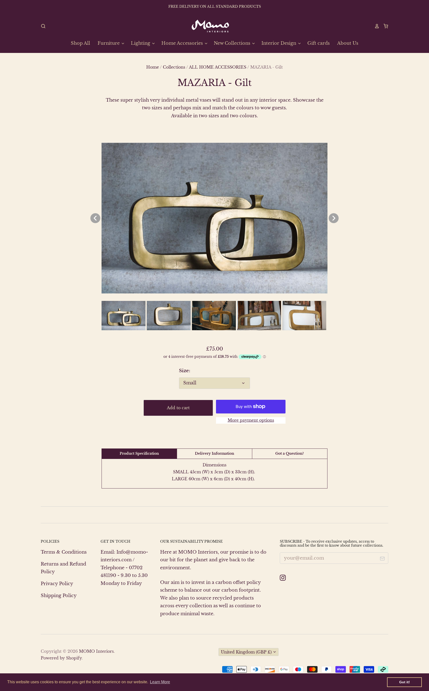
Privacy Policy (57, 583)
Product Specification (139, 453)
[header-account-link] (374, 26)
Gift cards (318, 43)
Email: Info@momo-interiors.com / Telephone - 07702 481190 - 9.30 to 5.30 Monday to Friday (124, 567)
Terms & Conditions (64, 552)
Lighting (141, 43)
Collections (174, 67)
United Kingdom (246, 652)
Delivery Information (214, 453)
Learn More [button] (160, 682)
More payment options (251, 420)
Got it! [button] (404, 682)
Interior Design (279, 43)
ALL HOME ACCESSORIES (217, 67)
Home (152, 67)
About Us (347, 43)
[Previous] (95, 218)
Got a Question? (289, 453)
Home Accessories (182, 43)
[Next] (334, 218)
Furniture (109, 43)
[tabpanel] (214, 218)
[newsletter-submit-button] (382, 559)
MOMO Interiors (96, 651)
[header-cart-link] (383, 26)
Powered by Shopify (61, 658)
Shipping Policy (59, 595)
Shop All (80, 43)
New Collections (232, 43)
